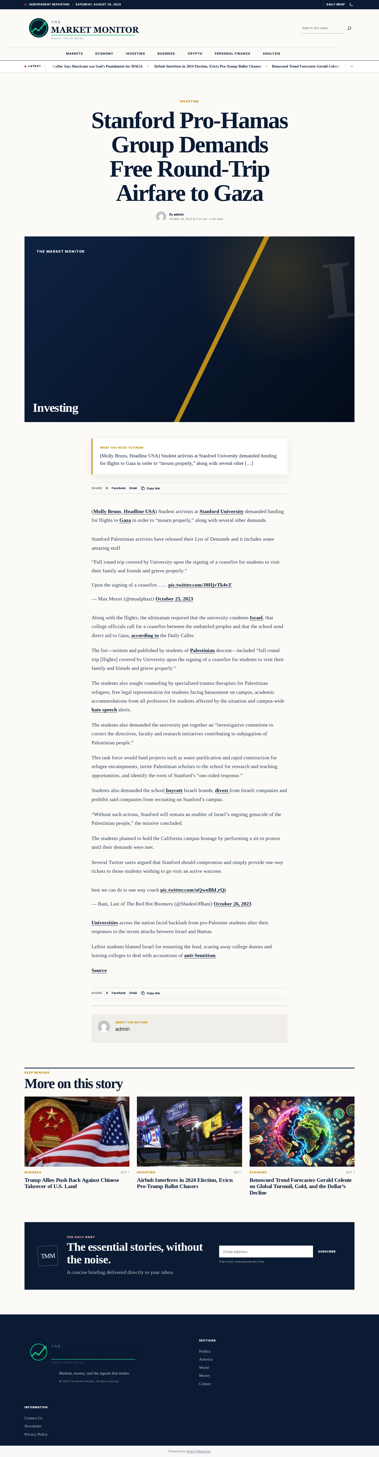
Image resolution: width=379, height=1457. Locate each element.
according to (145, 635)
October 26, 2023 (232, 904)
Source (99, 970)
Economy (258, 1172)
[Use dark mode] (351, 4)
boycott (174, 790)
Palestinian (202, 650)
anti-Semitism (200, 955)
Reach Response (198, 1451)
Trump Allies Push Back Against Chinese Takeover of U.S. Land (71, 1183)
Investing (189, 101)
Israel (256, 617)
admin (179, 214)
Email (133, 488)
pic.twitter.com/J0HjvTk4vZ (200, 585)
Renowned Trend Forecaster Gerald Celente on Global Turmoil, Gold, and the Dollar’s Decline (301, 1186)
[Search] (349, 28)
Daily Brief (335, 4)
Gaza (125, 520)
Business (32, 1172)
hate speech (104, 709)
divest (222, 790)
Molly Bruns (107, 511)
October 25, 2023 (174, 599)
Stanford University (222, 511)
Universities (105, 922)
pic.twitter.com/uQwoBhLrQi (193, 890)
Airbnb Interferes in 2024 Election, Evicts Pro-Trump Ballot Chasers (186, 66)
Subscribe (327, 1252)
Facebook (119, 488)
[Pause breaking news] (350, 66)
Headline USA (138, 511)
